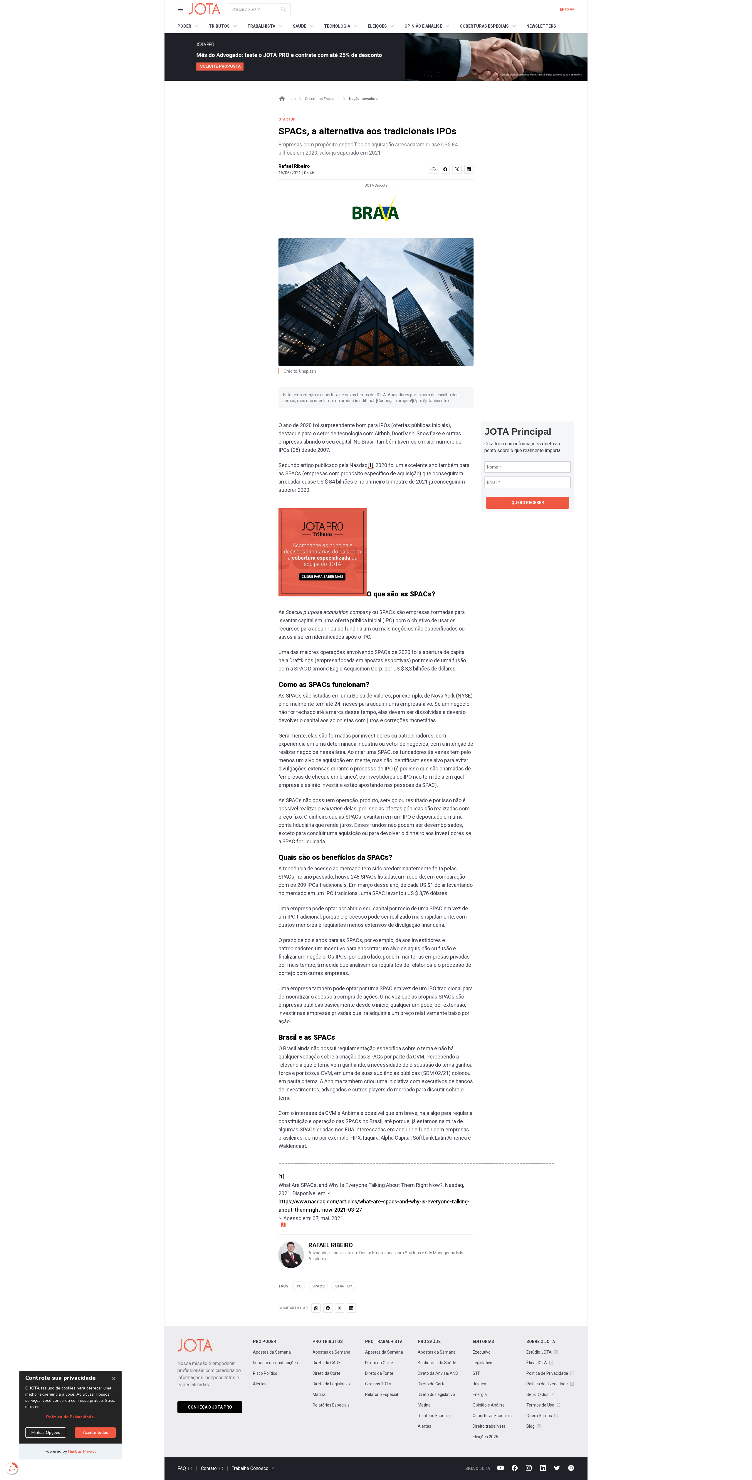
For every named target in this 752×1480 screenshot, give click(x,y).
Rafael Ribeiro (294, 166)
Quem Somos (539, 1415)
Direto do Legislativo (331, 1384)
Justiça (479, 1384)
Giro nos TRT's (378, 1384)
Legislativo (482, 1362)
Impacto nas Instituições (275, 1362)
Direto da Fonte (379, 1373)
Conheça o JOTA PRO (210, 1407)
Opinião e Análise (489, 1405)
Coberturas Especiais (492, 1415)
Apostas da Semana (272, 1352)
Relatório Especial (381, 1394)
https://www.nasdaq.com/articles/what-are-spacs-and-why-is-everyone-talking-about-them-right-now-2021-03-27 (374, 1205)
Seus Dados (537, 1394)
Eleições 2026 (485, 1436)
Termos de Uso (540, 1405)
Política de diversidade (547, 1384)
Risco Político (265, 1373)
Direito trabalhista (489, 1426)
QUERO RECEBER (527, 502)
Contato (209, 1468)
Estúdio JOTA (539, 1352)
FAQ (181, 1468)
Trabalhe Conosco (250, 1468)
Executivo (482, 1352)
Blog (530, 1426)
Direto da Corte (326, 1373)
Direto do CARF (326, 1362)
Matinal (319, 1394)
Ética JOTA (536, 1362)
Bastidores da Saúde (437, 1362)
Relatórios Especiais (331, 1405)
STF (476, 1373)
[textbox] (256, 9)
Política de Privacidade (547, 1373)
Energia (480, 1394)
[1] (370, 465)
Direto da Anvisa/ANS (438, 1373)
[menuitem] (189, 26)
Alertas (259, 1384)
